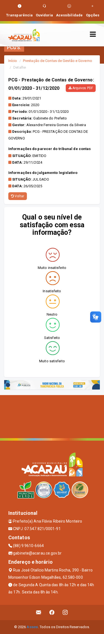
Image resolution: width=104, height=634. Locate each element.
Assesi (32, 627)
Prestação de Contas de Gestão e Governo (57, 61)
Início (12, 61)
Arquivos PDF (82, 88)
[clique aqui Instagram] (65, 612)
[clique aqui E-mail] (39, 612)
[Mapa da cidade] (52, 416)
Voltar (19, 196)
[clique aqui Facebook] (52, 612)
